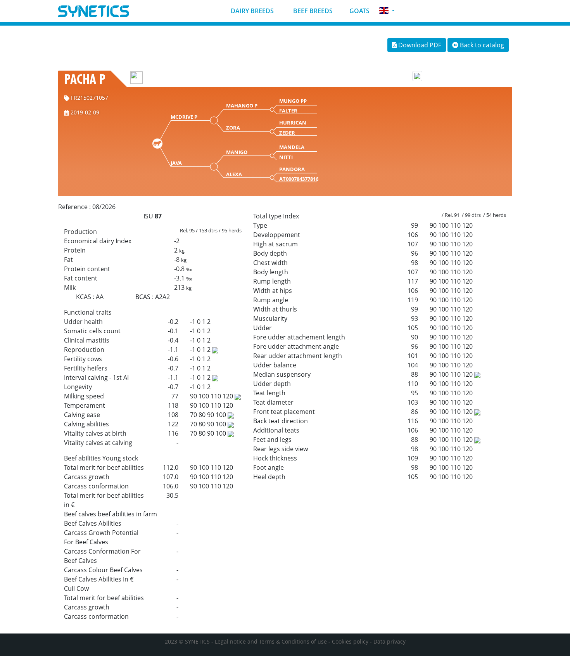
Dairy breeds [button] (251, 11)
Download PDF (419, 45)
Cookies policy (350, 641)
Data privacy (389, 641)
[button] (387, 10)
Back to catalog (481, 45)
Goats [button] (359, 11)
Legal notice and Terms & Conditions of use (271, 641)
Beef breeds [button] (312, 11)
